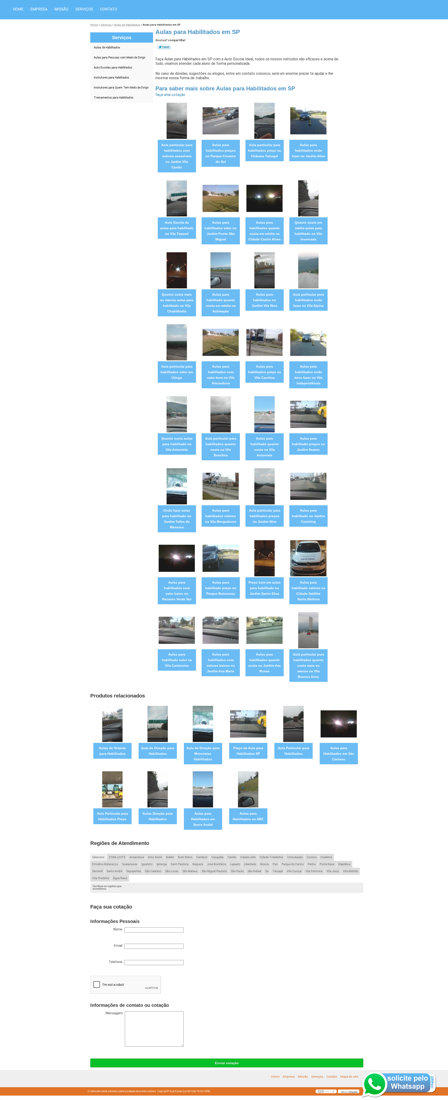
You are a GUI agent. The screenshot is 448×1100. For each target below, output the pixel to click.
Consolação (295, 857)
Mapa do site (349, 1076)
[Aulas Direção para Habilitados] (158, 789)
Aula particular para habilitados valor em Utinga (177, 372)
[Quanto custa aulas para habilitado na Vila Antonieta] (177, 414)
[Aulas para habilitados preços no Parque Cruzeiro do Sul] (221, 120)
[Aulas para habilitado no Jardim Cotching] (308, 486)
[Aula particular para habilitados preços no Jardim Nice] (264, 486)
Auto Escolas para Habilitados (113, 67)
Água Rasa (120, 878)
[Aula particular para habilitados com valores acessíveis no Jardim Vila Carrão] (177, 120)
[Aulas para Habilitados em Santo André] (203, 789)
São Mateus (190, 871)
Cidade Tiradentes (271, 857)
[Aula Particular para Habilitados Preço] (112, 789)
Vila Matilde (350, 871)
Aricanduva (137, 857)
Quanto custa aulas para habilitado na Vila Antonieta (176, 444)
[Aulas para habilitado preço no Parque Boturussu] (221, 558)
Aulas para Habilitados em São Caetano (338, 753)
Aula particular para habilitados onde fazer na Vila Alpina (308, 300)
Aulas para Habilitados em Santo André (203, 819)
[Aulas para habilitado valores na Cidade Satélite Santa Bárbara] (308, 558)
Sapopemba (133, 871)
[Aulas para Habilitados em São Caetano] (339, 723)
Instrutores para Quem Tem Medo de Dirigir (121, 87)
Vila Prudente (100, 878)
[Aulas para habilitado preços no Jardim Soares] (308, 414)
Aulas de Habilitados (107, 47)
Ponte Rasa (327, 864)
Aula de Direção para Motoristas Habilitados (203, 753)
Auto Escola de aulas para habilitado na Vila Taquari (177, 228)
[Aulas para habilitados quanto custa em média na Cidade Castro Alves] (264, 198)
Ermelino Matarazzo (105, 864)
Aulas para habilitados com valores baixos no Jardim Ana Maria (220, 662)
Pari (275, 864)
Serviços (84, 9)
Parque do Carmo (293, 864)
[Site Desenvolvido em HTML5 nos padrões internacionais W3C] (326, 1091)
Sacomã (97, 871)
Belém (170, 857)
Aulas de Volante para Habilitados (112, 750)
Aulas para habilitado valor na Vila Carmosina (177, 659)
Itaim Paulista (180, 864)
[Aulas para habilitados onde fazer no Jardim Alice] (308, 120)
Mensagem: (115, 1013)
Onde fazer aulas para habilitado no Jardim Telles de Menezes (176, 519)
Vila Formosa (313, 871)
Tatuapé (277, 871)
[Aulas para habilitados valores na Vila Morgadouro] (221, 486)
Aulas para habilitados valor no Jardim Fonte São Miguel (221, 231)
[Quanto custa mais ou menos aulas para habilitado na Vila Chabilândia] (177, 270)
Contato (108, 9)
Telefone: (116, 962)
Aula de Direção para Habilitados (157, 750)
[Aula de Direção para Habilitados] (158, 723)
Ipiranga (162, 864)
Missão (61, 9)
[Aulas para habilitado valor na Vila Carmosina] (177, 630)
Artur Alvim (155, 857)
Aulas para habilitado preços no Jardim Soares (308, 444)
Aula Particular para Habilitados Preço (112, 816)
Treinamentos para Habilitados (113, 97)
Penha (312, 864)
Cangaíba (217, 857)
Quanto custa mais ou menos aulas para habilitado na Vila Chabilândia (176, 303)
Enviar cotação (227, 1063)
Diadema (326, 857)
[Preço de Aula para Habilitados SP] (248, 723)
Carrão (232, 857)
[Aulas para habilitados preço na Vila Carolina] (264, 342)
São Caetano (153, 871)
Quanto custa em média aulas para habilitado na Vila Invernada (308, 231)
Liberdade (250, 864)
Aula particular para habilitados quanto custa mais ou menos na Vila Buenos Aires (308, 665)
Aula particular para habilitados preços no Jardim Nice (264, 516)
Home (18, 9)
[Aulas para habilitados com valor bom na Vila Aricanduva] (221, 342)
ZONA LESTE (117, 857)
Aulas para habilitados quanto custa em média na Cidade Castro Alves (264, 231)
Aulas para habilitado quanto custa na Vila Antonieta (264, 447)
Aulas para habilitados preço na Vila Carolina (264, 372)
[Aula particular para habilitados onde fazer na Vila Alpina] (308, 270)
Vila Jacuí (332, 871)
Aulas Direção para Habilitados (158, 816)
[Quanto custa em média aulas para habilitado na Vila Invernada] (308, 198)
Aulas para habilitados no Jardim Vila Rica (264, 300)
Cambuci (201, 857)
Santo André (114, 871)
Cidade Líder (248, 857)
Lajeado (235, 864)
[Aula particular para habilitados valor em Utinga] (177, 342)
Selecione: (98, 857)
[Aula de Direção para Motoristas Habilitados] (203, 723)
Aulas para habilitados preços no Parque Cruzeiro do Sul (220, 153)
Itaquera (197, 864)
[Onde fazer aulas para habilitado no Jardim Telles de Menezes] (177, 486)
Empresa (38, 9)
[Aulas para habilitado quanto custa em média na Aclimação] (221, 270)
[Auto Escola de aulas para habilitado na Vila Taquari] (177, 198)
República (344, 864)
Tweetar (164, 46)
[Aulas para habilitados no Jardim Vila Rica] (264, 270)
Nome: (118, 929)
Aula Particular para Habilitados (293, 750)
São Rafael (254, 871)
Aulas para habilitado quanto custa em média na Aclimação (221, 303)
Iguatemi (147, 864)
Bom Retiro (185, 857)
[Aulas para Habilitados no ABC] (248, 789)
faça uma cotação (170, 94)
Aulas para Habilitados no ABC (248, 816)
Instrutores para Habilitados (111, 77)
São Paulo (237, 871)
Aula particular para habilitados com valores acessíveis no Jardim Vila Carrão (176, 156)
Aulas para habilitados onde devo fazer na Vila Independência (308, 375)
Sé (266, 871)
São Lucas (171, 871)
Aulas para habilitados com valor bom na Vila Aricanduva (220, 375)
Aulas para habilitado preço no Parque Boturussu (220, 588)
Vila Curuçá (294, 871)
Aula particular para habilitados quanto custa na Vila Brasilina (220, 447)
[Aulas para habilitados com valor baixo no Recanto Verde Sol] (177, 558)
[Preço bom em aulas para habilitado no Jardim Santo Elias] (264, 558)
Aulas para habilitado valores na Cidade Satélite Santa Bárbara (308, 591)
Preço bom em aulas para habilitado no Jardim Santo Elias (264, 588)
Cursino (312, 857)
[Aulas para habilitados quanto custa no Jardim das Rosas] (264, 630)
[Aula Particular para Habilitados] (293, 723)
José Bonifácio (216, 864)
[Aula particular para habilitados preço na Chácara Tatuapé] (264, 120)
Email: (119, 945)
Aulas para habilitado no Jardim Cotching (308, 516)
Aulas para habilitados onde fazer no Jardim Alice (308, 150)
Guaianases (129, 864)
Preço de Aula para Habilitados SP (248, 750)
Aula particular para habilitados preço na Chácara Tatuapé (264, 150)
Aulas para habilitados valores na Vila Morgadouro (220, 516)
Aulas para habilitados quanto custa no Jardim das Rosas (264, 662)
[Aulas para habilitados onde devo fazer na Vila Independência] (308, 342)
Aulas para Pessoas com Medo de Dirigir (119, 57)
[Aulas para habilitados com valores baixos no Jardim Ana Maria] (221, 630)
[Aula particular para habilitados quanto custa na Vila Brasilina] (221, 414)
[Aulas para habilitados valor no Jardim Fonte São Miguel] (221, 198)
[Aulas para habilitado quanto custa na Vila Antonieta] (264, 414)
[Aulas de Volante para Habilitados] (112, 723)
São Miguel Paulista (214, 871)
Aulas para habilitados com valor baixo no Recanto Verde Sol (176, 591)
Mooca (264, 864)
